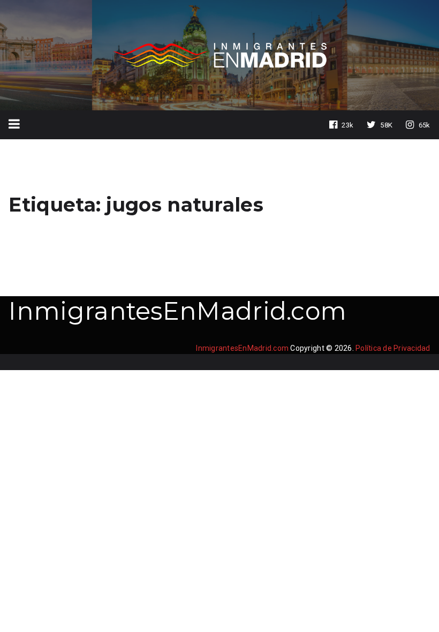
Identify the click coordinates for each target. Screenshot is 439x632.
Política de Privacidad (392, 348)
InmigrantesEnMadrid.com (177, 311)
